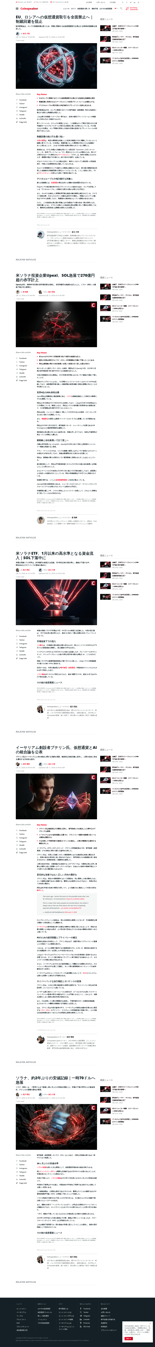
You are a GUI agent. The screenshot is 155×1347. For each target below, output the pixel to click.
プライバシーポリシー (109, 1330)
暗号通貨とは (63, 1309)
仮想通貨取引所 (22, 1330)
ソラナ (69, 396)
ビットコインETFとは (66, 1316)
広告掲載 (113, 2)
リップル (20, 1316)
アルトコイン (21, 1319)
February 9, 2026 (71, 912)
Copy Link (23, 122)
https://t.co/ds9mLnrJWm (75, 899)
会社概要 (89, 2)
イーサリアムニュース (43, 1030)
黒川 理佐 (51, 292)
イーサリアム (41, 927)
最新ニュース (106, 19)
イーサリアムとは (65, 1323)
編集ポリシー (105, 1316)
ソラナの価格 (56, 1178)
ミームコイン (42, 1319)
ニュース (66, 8)
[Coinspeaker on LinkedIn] (134, 2)
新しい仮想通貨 (43, 1316)
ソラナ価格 (41, 674)
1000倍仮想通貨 (43, 1323)
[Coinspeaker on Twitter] (126, 2)
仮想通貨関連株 (61, 480)
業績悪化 (45, 419)
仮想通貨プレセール (45, 1312)
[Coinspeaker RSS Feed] (138, 2)
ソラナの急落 (41, 1167)
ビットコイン (21, 1309)
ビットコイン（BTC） (48, 1171)
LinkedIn (22, 118)
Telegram (22, 111)
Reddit (22, 115)
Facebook (23, 100)
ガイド (73, 8)
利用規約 (104, 1326)
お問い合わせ (100, 2)
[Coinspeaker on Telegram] (130, 2)
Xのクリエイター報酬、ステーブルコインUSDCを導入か (125, 49)
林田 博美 (26, 764)
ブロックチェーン (44, 173)
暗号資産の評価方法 (108, 1319)
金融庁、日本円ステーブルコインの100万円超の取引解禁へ (125, 27)
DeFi (18, 1323)
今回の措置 (41, 140)
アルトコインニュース (43, 225)
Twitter (22, 104)
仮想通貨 (54, 182)
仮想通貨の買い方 (83, 8)
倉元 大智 (26, 33)
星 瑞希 (25, 292)
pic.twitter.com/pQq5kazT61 (71, 908)
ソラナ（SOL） (45, 1010)
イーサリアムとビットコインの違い (67, 1327)
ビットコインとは (65, 1312)
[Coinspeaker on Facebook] (123, 2)
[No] (150, 1324)
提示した (40, 890)
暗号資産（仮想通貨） (68, 667)
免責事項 (104, 1323)
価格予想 (95, 8)
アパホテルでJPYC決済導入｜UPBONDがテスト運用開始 (125, 59)
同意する (128, 1338)
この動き (40, 645)
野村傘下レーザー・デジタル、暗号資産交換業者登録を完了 (125, 38)
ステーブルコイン (63, 155)
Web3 (85, 973)
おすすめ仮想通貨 (106, 8)
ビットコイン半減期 (66, 1319)
